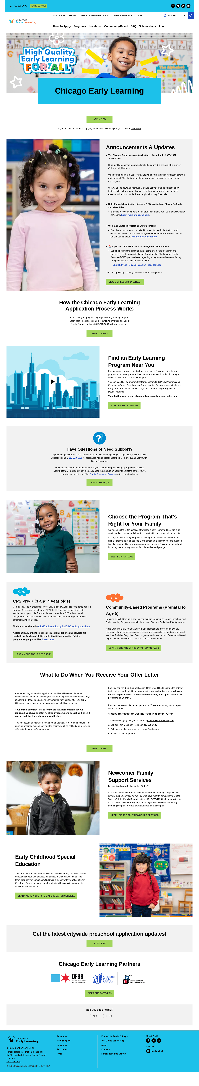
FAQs (59, 1053)
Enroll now (38, 6)
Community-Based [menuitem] (116, 26)
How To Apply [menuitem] (62, 26)
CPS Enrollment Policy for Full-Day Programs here (64, 626)
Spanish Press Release (149, 265)
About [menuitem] (162, 26)
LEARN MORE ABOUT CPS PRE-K (33, 654)
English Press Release (124, 265)
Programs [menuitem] (80, 26)
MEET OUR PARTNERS (100, 993)
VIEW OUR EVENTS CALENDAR (125, 282)
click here (136, 128)
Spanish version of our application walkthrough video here (147, 396)
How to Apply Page (109, 321)
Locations (62, 1045)
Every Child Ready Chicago (96, 15)
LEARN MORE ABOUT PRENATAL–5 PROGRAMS (134, 648)
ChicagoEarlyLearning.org (160, 720)
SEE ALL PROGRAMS (122, 557)
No (110, 1016)
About (104, 1045)
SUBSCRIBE (100, 943)
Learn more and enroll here (135, 215)
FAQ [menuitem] (133, 26)
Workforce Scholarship (113, 1040)
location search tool (156, 374)
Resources (59, 15)
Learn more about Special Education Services (46, 896)
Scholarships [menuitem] (147, 26)
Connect (73, 15)
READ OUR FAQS (100, 482)
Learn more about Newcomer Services (135, 815)
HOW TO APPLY (100, 333)
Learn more (48, 639)
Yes (95, 1016)
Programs (62, 1036)
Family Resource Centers (128, 15)
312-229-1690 (102, 324)
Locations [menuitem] (95, 26)
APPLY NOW (99, 119)
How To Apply (63, 1040)
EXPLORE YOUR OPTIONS (124, 405)
